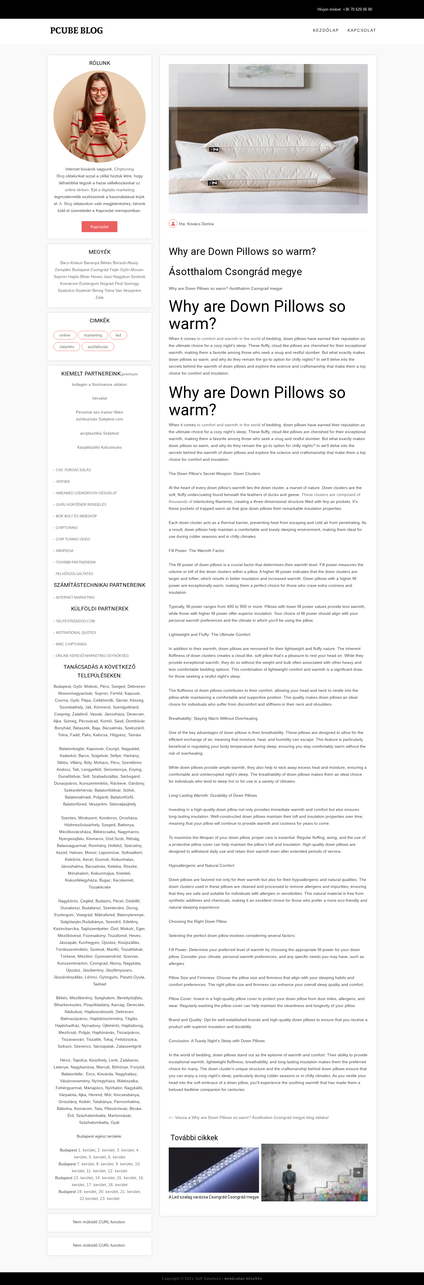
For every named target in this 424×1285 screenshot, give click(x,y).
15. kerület (126, 1177)
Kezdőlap (326, 30)
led (118, 335)
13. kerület (83, 1177)
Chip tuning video (73, 539)
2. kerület (106, 1150)
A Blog (65, 203)
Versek (63, 482)
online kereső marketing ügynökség (92, 656)
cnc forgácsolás (73, 470)
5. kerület (97, 1157)
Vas (119, 290)
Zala (99, 297)
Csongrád (100, 269)
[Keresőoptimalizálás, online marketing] (76, 37)
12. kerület (117, 1170)
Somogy (131, 283)
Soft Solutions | (228, 1279)
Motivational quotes (76, 633)
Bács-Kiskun (72, 262)
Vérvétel (99, 398)
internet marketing (75, 597)
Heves (97, 276)
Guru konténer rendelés (81, 505)
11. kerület (96, 1170)
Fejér (115, 269)
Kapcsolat (362, 30)
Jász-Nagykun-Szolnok (124, 276)
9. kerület (124, 1164)
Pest (119, 283)
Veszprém (132, 290)
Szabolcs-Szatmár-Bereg (81, 290)
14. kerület (105, 1177)
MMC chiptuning (71, 644)
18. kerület (117, 1184)
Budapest (81, 269)
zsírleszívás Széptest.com (99, 419)
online (64, 335)
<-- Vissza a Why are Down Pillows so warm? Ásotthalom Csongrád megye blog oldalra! (249, 1117)
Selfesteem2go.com (75, 621)
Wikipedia (65, 551)
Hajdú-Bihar (79, 276)
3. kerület (125, 1150)
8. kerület (104, 1164)
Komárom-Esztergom (80, 283)
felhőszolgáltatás (74, 574)
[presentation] (358, 1172)
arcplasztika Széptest (99, 433)
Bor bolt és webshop (76, 516)
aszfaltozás (98, 346)
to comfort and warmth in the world (228, 338)
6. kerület (116, 1157)
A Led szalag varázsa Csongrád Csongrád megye (214, 1197)
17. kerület (96, 1184)
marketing (93, 335)
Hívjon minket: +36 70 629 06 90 (345, 9)
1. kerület (86, 1150)
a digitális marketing (116, 189)
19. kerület (86, 1191)
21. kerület (130, 1191)
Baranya (92, 262)
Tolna (109, 290)
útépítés (66, 346)
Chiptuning (67, 528)
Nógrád (107, 283)
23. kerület (109, 1198)
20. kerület (108, 1191)
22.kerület (89, 1198)
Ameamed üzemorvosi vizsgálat (86, 493)
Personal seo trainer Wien (99, 412)
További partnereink (76, 562)
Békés (106, 262)
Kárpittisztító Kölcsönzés (99, 447)
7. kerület (85, 1164)
